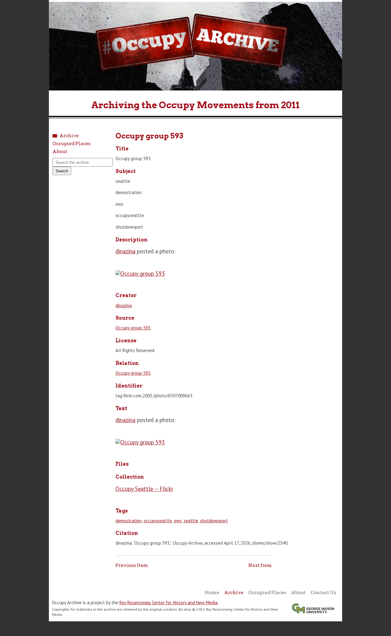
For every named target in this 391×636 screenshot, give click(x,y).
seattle (191, 521)
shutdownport (214, 521)
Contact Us (323, 592)
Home (212, 592)
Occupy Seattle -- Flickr (144, 488)
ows (178, 521)
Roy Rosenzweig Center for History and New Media (168, 602)
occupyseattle (158, 521)
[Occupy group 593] (140, 273)
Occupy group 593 (133, 328)
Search (62, 171)
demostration (128, 521)
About (60, 151)
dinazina (125, 251)
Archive (69, 136)
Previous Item (131, 565)
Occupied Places (71, 143)
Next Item (260, 565)
